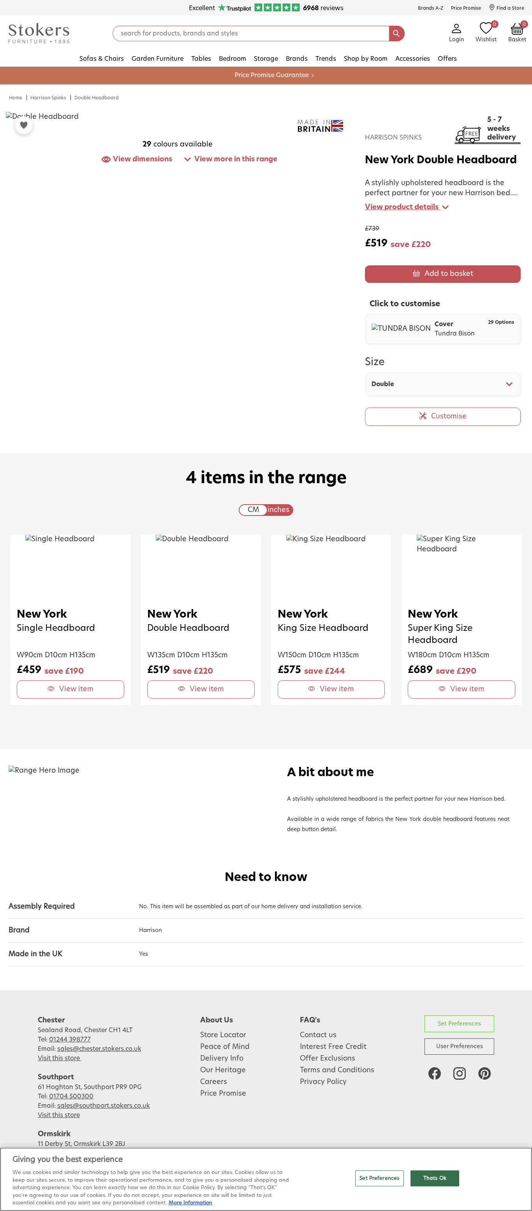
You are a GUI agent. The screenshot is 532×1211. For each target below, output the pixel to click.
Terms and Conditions (337, 1070)
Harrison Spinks (48, 97)
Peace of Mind (225, 1046)
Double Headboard (96, 97)
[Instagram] (459, 1073)
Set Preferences (459, 1024)
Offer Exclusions (327, 1058)
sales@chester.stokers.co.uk (99, 1049)
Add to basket (449, 273)
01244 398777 (70, 1039)
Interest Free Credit (333, 1046)
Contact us (318, 1035)
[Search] (397, 33)
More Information (190, 1203)
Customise (449, 416)
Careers (213, 1082)
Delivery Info (221, 1058)
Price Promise (223, 1093)
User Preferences (459, 1046)
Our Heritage (223, 1070)
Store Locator (223, 1035)
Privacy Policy (323, 1082)
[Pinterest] (484, 1073)
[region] (266, 1179)
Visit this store (59, 1058)
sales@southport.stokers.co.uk (103, 1106)
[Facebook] (434, 1073)
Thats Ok (434, 1178)
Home (15, 97)
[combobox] (443, 384)
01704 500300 (71, 1096)
